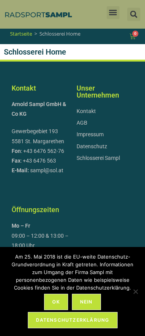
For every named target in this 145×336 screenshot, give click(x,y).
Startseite (21, 33)
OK (56, 302)
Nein (86, 302)
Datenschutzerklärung (72, 320)
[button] (113, 12)
